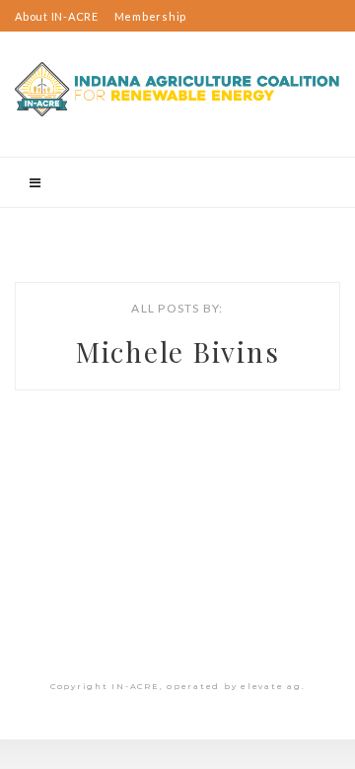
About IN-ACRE (57, 16)
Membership (150, 16)
